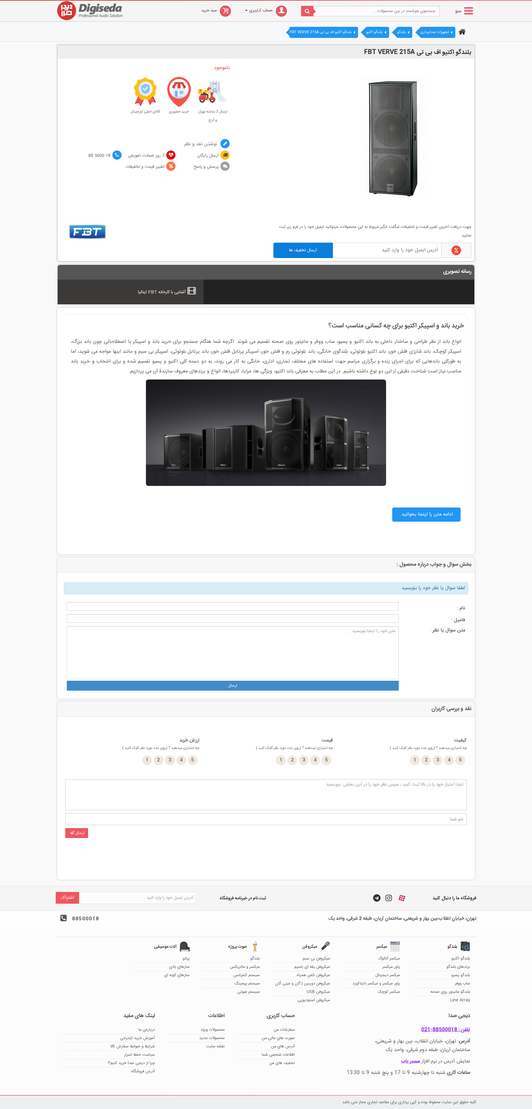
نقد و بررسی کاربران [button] (451, 709)
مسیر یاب (410, 1061)
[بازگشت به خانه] (461, 32)
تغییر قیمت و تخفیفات (145, 166)
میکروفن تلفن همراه (313, 975)
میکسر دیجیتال (387, 975)
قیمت (294, 744)
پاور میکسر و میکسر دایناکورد (376, 983)
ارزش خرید (160, 744)
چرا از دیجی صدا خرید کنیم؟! (131, 1063)
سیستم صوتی (248, 991)
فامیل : (458, 620)
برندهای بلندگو (458, 966)
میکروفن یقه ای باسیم (312, 966)
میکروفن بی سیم (316, 958)
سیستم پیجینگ (247, 983)
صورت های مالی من (278, 1038)
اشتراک (67, 898)
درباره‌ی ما (147, 1029)
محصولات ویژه (213, 1029)
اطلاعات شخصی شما (278, 1054)
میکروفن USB (318, 991)
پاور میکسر (391, 966)
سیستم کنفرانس (246, 975)
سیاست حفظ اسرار (139, 1054)
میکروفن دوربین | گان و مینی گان (302, 983)
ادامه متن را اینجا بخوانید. (426, 514)
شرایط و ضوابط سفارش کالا (132, 1046)
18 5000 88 (99, 155)
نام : (461, 608)
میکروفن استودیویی (314, 1000)
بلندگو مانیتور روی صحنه (450, 991)
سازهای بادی (179, 966)
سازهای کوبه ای (177, 975)
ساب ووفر (462, 983)
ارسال (232, 685)
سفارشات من (284, 1029)
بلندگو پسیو (460, 975)
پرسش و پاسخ (206, 166)
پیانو (186, 958)
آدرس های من (283, 1046)
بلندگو (255, 958)
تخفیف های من (282, 1063)
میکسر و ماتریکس (245, 966)
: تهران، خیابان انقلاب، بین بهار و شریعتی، (422, 1041)
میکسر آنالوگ (389, 958)
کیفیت (428, 744)
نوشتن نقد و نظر (201, 144)
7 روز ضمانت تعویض (146, 155)
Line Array (460, 1000)
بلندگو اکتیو (460, 958)
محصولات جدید (212, 1038)
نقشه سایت (215, 1046)
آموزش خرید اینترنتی (137, 1038)
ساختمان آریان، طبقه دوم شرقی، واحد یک (428, 1050)
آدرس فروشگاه (143, 1071)
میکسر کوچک (389, 991)
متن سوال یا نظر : (447, 630)
